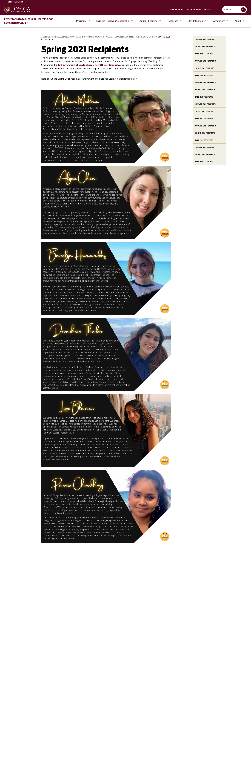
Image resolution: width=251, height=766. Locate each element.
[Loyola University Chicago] (17, 10)
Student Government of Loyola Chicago (74, 64)
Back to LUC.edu (15, 2)
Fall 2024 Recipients (204, 75)
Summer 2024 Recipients (205, 83)
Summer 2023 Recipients (205, 104)
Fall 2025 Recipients (204, 54)
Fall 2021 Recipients (204, 140)
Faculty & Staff (194, 10)
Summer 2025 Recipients (205, 61)
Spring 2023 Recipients (205, 111)
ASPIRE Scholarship (146, 37)
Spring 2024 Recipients (205, 90)
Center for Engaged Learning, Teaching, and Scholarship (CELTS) (78, 37)
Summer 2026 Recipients (205, 39)
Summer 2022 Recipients (205, 126)
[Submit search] (243, 9)
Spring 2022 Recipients (205, 133)
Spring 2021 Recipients (205, 155)
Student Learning (124, 37)
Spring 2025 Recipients (205, 68)
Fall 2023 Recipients (204, 97)
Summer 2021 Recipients (205, 147)
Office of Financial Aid (110, 64)
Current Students (176, 10)
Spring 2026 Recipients (205, 47)
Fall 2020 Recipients (204, 162)
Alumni (207, 10)
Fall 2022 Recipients (204, 119)
